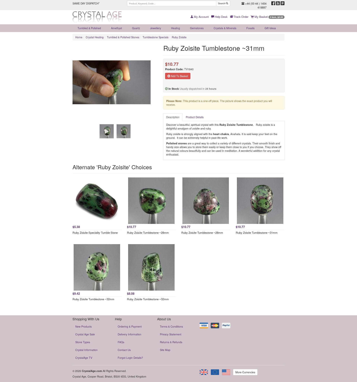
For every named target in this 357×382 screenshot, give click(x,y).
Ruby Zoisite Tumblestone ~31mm (257, 232)
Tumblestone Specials (155, 37)
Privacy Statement (170, 334)
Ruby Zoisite (179, 37)
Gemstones (197, 28)
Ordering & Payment (130, 326)
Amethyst (116, 28)
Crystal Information (86, 350)
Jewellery (155, 28)
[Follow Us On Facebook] (273, 3)
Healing (175, 28)
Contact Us (124, 350)
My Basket (268, 17)
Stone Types (82, 342)
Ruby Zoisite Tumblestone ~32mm (93, 299)
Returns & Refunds (171, 342)
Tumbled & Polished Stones (123, 37)
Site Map (165, 350)
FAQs (121, 342)
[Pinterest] (282, 3)
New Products (83, 326)
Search (222, 3)
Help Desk (221, 17)
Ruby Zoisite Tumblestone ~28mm (148, 232)
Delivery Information (129, 334)
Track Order (240, 17)
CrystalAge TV (83, 358)
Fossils (250, 28)
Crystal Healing (95, 37)
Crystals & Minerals (225, 28)
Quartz (136, 28)
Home (78, 37)
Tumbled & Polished (89, 28)
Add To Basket (179, 76)
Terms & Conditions (171, 326)
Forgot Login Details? (130, 358)
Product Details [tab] (195, 117)
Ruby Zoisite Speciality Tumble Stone (95, 232)
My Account (201, 17)
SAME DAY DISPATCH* (86, 3)
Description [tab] (172, 117)
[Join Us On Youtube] (278, 3)
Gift (270, 28)
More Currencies (245, 372)
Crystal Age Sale (85, 334)
